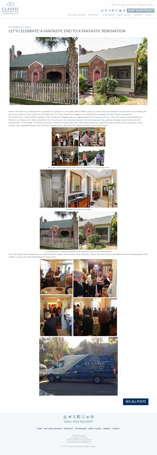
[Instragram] (116, 10)
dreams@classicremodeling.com (79, 442)
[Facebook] (113, 10)
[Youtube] (102, 10)
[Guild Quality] (120, 10)
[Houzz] (109, 10)
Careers (138, 15)
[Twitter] (106, 10)
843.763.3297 (72, 440)
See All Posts (136, 401)
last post (106, 117)
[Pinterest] (124, 10)
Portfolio (93, 15)
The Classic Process (76, 15)
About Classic (124, 15)
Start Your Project (141, 10)
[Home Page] (10, 8)
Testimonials (108, 15)
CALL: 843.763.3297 (78, 421)
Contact (149, 15)
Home (39, 429)
